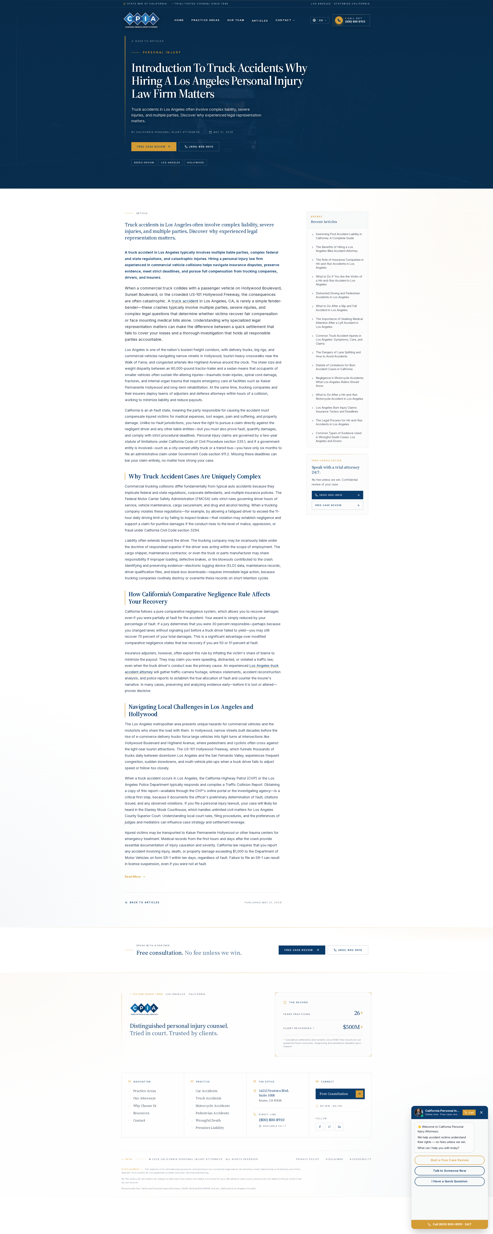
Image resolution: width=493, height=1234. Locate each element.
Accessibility (360, 1159)
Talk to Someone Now (449, 1170)
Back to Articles (149, 41)
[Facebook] (320, 1127)
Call (471, 1112)
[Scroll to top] (144, 1009)
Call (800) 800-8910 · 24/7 (452, 1224)
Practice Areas (205, 20)
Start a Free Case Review (450, 1160)
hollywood (195, 162)
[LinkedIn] (339, 1127)
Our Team (236, 20)
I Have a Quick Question (450, 1181)
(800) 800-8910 (201, 146)
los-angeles (170, 162)
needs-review (144, 162)
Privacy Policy (307, 1159)
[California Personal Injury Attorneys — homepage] (141, 20)
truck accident (185, 301)
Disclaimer (334, 1159)
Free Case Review (151, 146)
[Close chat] (481, 1112)
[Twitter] (329, 1127)
